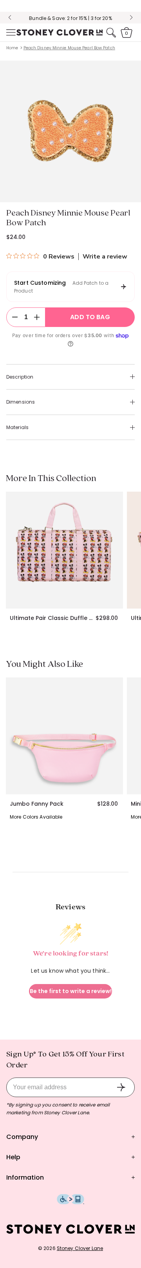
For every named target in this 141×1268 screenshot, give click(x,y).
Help (13, 1157)
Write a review (105, 256)
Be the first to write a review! (71, 991)
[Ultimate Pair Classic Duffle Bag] (64, 550)
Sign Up (121, 1087)
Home (12, 48)
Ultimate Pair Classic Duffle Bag (53, 617)
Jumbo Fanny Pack (36, 803)
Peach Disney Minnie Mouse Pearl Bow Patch (69, 48)
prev (10, 17)
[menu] (10, 32)
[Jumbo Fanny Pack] (64, 735)
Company (22, 1136)
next (131, 17)
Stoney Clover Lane (80, 1248)
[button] (10, 32)
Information (25, 1177)
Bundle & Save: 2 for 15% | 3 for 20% (70, 18)
